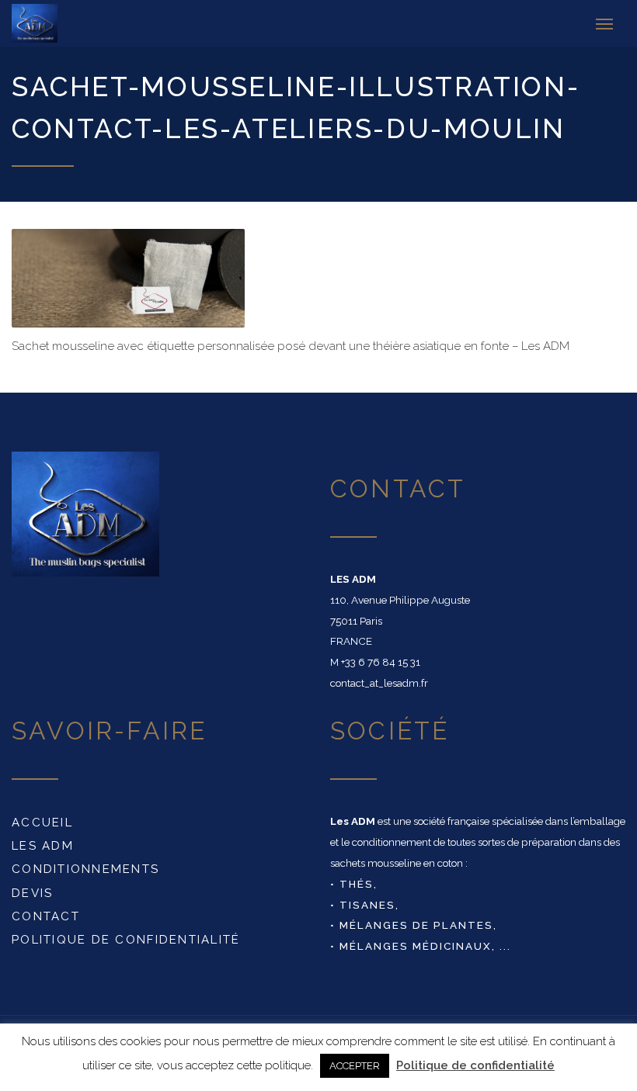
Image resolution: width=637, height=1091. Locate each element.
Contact (46, 916)
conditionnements (85, 869)
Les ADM (43, 846)
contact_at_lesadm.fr (379, 683)
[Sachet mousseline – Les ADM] (53, 23)
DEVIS (32, 893)
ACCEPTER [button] (354, 1066)
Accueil (42, 823)
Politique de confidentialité (126, 940)
